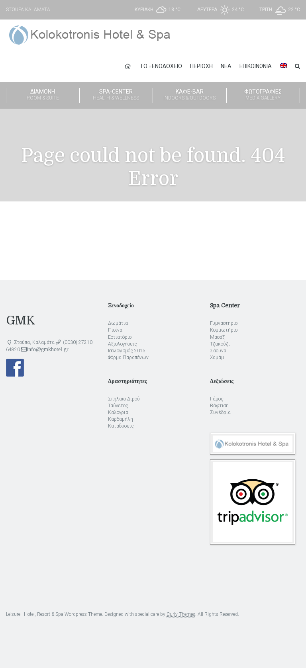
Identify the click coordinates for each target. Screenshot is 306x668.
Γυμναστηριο (223, 323)
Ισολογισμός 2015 (126, 351)
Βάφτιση (219, 405)
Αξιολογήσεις (122, 344)
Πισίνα (115, 330)
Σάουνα (218, 351)
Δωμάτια (118, 323)
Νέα (226, 66)
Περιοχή (201, 66)
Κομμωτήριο (223, 330)
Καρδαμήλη (120, 419)
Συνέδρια (220, 412)
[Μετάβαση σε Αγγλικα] (283, 66)
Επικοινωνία (255, 66)
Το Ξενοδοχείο (161, 66)
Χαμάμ (217, 357)
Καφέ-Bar (189, 94)
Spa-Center (116, 94)
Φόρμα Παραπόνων (128, 357)
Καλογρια (118, 412)
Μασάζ (217, 337)
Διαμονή (43, 94)
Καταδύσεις (121, 426)
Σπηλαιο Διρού (124, 399)
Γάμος (217, 399)
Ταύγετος (118, 405)
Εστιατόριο (119, 337)
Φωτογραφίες (263, 94)
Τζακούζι (220, 344)
